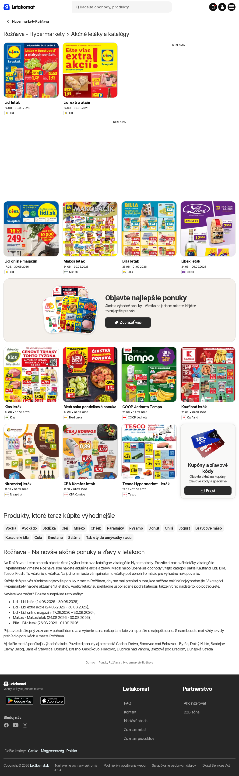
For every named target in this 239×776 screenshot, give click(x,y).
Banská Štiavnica (39, 649)
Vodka (10, 528)
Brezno (75, 649)
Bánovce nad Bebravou (158, 643)
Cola (38, 537)
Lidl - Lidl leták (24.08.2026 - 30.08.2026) (45, 601)
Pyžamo (136, 528)
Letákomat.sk (39, 765)
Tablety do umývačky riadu (108, 537)
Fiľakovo (108, 649)
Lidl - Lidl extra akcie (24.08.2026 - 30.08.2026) (50, 607)
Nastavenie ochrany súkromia (76, 765)
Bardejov (218, 643)
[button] (222, 7)
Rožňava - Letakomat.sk (28, 562)
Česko (33, 750)
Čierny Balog (14, 649)
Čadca (121, 643)
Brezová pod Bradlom (168, 649)
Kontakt (130, 712)
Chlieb (96, 528)
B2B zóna (192, 712)
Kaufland (203, 568)
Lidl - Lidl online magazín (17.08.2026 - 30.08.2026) (53, 612)
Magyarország (52, 750)
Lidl (214, 568)
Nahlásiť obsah (136, 720)
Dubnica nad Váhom (133, 649)
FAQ (127, 703)
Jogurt (184, 528)
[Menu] (231, 7)
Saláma (74, 537)
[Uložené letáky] (213, 7)
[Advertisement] (178, 79)
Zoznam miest (135, 729)
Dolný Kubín (199, 643)
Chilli (169, 528)
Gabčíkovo (90, 649)
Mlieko (79, 528)
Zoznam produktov (139, 738)
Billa (222, 568)
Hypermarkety (142, 562)
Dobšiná (60, 649)
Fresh (19, 573)
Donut (153, 528)
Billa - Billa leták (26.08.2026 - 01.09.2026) (46, 623)
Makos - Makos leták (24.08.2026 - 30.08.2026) (51, 617)
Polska (71, 750)
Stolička (49, 528)
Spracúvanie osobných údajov (174, 765)
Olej (64, 528)
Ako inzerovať (195, 703)
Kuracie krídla (17, 537)
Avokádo (29, 528)
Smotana (55, 537)
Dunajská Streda (200, 649)
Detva (133, 643)
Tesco (9, 573)
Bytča (183, 643)
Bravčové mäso (208, 528)
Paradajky (115, 528)
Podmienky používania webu (124, 765)
